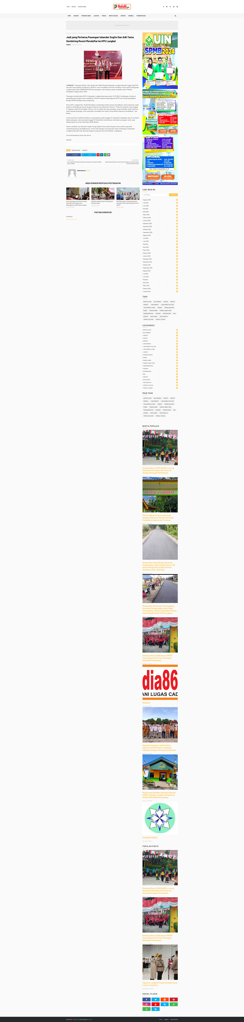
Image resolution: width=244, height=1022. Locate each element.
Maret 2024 (160, 285)
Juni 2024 (160, 276)
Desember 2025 (160, 223)
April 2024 (160, 282)
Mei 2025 (160, 244)
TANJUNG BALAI (164, 316)
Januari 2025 (160, 256)
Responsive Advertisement (122, 25)
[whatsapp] (174, 1004)
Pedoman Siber (82, 6)
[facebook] (164, 6)
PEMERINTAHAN (167, 313)
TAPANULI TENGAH (160, 319)
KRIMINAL (145, 304)
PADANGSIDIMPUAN (148, 313)
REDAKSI (146, 703)
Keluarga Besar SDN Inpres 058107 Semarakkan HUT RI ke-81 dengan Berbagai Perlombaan (157, 657)
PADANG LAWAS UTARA (165, 310)
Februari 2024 (160, 288)
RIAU (174, 313)
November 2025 (160, 226)
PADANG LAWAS (153, 310)
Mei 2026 (160, 208)
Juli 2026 (160, 203)
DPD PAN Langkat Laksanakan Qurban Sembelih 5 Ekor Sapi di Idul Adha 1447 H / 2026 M (127, 203)
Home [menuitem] (69, 15)
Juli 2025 (160, 238)
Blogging (77, 1019)
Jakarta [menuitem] (96, 15)
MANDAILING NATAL (169, 307)
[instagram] (170, 6)
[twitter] (167, 6)
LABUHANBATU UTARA (149, 307)
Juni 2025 (160, 241)
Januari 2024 (160, 291)
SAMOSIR (145, 316)
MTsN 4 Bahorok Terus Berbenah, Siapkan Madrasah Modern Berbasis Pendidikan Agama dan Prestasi (158, 517)
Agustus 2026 (160, 200)
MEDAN (145, 310)
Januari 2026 (160, 220)
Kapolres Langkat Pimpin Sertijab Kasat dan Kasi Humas (102, 202)
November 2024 (160, 262)
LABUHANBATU (155, 304)
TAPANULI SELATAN (148, 319)
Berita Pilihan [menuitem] (113, 15)
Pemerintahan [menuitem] (141, 15)
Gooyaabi (89, 1019)
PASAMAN (158, 313)
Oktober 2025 (160, 229)
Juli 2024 (160, 274)
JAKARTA (165, 301)
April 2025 (160, 247)
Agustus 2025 (160, 235)
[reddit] (165, 999)
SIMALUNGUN (153, 316)
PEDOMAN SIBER (149, 837)
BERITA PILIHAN (76, 150)
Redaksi (74, 6)
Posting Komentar (71, 219)
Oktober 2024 (160, 265)
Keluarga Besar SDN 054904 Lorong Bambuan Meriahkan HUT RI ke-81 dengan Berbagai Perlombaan (158, 470)
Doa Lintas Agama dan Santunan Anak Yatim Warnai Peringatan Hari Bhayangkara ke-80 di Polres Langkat (76, 203)
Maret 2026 (160, 214)
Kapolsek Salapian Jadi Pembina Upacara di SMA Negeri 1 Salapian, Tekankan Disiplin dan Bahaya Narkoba (159, 747)
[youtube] (156, 1004)
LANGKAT (73, 33)
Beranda (68, 33)
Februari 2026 (160, 217)
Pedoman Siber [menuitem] (86, 15)
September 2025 (160, 232)
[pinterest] (174, 6)
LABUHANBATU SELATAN (167, 304)
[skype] (177, 6)
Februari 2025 (160, 253)
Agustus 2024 (160, 271)
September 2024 (160, 268)
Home (68, 6)
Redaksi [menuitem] (76, 15)
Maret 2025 (160, 250)
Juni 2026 (160, 206)
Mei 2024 (160, 279)
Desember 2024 (160, 259)
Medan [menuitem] (104, 15)
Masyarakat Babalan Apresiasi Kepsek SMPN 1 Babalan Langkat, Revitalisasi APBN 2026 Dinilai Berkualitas (159, 794)
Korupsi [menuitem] (123, 15)
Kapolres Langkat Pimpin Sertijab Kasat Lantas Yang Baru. (159, 983)
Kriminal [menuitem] (131, 15)
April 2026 (160, 211)
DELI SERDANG (157, 301)
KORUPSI (172, 301)
